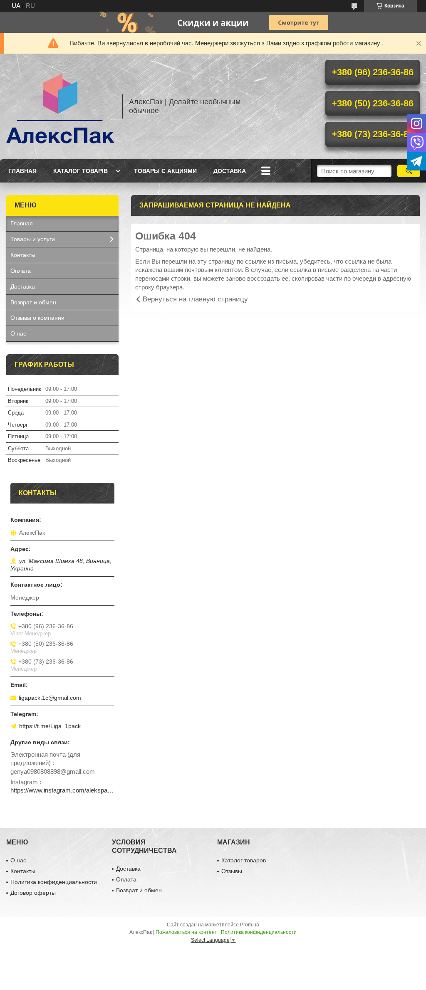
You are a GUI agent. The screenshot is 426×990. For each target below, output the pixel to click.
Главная (22, 171)
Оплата (20, 270)
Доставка (229, 171)
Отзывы (231, 871)
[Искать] (408, 171)
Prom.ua (249, 925)
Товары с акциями (165, 171)
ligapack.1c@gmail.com (50, 697)
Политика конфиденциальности (53, 882)
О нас (18, 333)
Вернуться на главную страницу (195, 299)
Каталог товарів (80, 171)
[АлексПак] (60, 106)
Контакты (22, 255)
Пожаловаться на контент (186, 932)
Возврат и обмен (33, 302)
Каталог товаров (243, 860)
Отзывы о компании (37, 317)
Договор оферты (33, 892)
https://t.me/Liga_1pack (50, 726)
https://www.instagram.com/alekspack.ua (62, 790)
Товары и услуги (32, 239)
